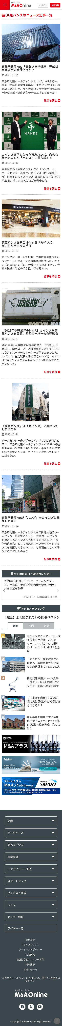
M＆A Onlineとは (30, 944)
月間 (46, 626)
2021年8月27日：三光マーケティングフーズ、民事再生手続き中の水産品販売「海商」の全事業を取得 (30, 585)
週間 (31, 626)
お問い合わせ (30, 969)
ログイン (43, 5)
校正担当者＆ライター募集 (30, 959)
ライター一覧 (15, 928)
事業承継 (13, 857)
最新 (15, 626)
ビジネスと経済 (17, 893)
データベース (15, 833)
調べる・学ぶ (15, 845)
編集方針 (30, 939)
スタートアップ (17, 881)
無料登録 (55, 5)
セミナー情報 (15, 917)
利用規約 (30, 954)
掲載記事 (30, 964)
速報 (10, 821)
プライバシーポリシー (30, 949)
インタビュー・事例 (19, 869)
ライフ (12, 905)
